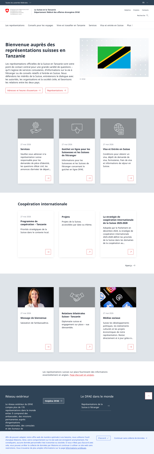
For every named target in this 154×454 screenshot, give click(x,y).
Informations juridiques (76, 448)
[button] (15, 25)
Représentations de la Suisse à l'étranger (92, 406)
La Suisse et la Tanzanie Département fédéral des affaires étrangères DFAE (57, 10)
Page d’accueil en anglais (82, 375)
